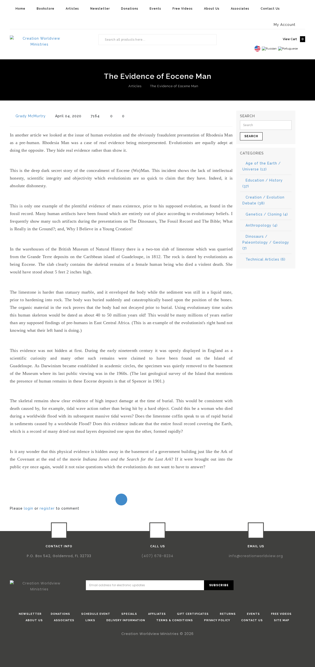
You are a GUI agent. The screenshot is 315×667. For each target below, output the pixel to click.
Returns (228, 614)
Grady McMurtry (31, 116)
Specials (129, 614)
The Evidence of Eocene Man (174, 86)
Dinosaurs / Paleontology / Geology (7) (265, 242)
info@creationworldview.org (256, 555)
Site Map (281, 620)
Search (210, 39)
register (47, 508)
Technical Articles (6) (265, 259)
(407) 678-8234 (157, 555)
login (28, 508)
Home (20, 8)
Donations (129, 8)
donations (60, 614)
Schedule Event (95, 614)
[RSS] (299, 586)
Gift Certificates (193, 614)
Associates (240, 8)
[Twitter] (271, 586)
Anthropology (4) (262, 225)
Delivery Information (125, 620)
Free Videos (183, 8)
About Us (212, 8)
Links (90, 620)
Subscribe (219, 585)
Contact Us (270, 8)
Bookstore (45, 8)
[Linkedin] (285, 586)
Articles (72, 8)
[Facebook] (257, 586)
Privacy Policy (217, 620)
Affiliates (157, 614)
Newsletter (100, 8)
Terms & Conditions (174, 620)
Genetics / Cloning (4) (267, 214)
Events (155, 8)
